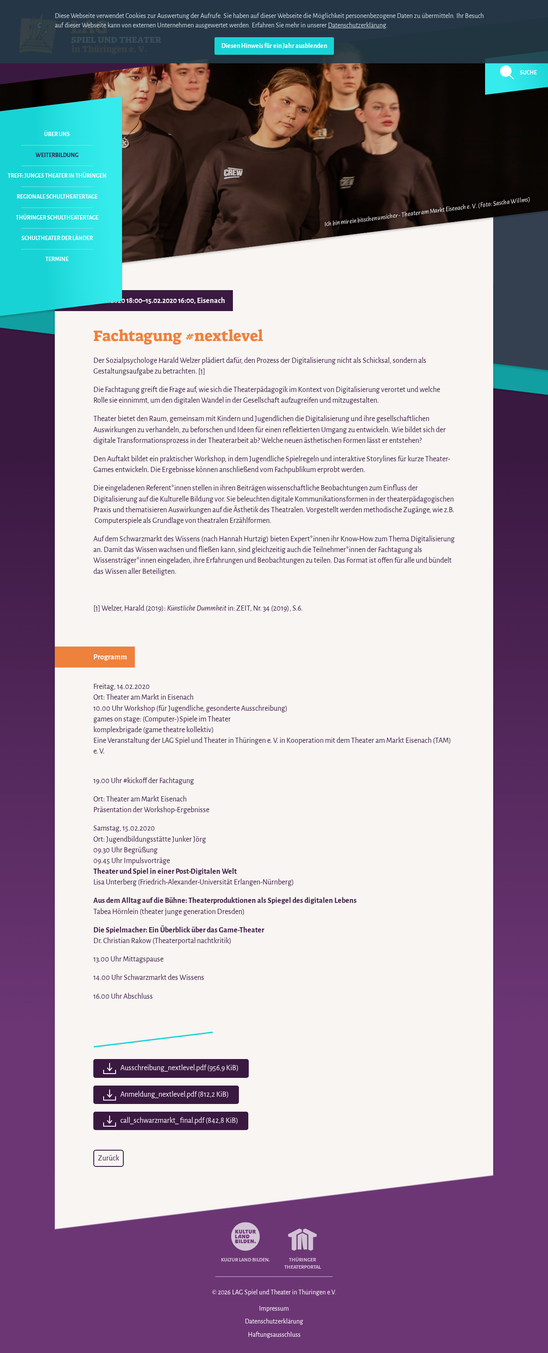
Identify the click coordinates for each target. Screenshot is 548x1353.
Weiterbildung (57, 155)
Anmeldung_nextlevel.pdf (174, 1094)
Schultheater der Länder (57, 238)
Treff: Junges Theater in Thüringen (57, 176)
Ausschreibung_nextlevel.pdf (179, 1068)
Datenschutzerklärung (357, 25)
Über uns (57, 134)
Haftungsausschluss (274, 1334)
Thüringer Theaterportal (302, 1263)
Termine (56, 259)
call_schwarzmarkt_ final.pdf (179, 1121)
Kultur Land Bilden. (245, 1259)
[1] (201, 371)
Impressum (274, 1308)
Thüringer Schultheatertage (57, 218)
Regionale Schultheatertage (57, 197)
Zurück (108, 1158)
